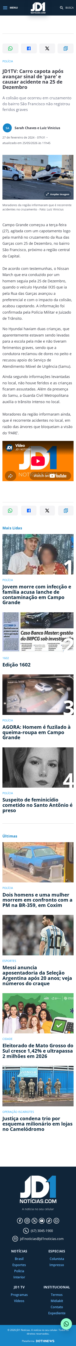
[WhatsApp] (56, 1221)
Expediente (56, 1313)
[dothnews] (45, 1341)
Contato (57, 1307)
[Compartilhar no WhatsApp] (10, 48)
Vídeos (19, 1301)
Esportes (19, 1265)
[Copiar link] (66, 48)
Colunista (57, 1259)
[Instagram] (27, 1221)
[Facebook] (20, 1221)
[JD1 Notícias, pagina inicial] (38, 7)
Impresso (56, 1265)
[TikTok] (49, 1221)
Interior (19, 1277)
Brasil (19, 1259)
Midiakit (57, 1301)
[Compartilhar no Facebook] (29, 48)
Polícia (19, 1271)
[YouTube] (42, 1221)
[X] (34, 1221)
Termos (57, 1294)
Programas (19, 1294)
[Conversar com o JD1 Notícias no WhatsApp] (66, 1324)
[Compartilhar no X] (47, 48)
